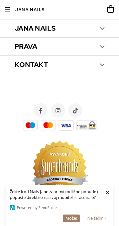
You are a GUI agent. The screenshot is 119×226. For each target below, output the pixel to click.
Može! (71, 218)
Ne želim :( (97, 218)
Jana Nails (30, 9)
